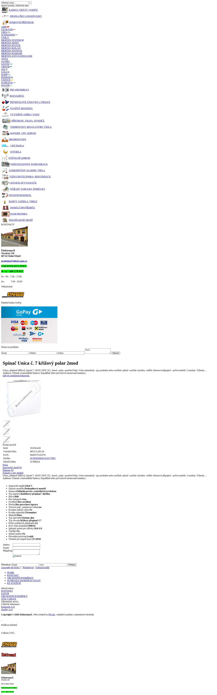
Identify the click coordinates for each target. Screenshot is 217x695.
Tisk (22, 375)
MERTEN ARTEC (10, 43)
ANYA (4, 58)
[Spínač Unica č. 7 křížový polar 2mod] (109, 398)
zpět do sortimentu (11, 375)
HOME (10, 572)
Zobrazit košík (42, 567)
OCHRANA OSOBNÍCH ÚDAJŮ (24, 580)
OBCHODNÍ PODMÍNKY (20, 578)
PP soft (51, 614)
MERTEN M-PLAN (11, 48)
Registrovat (28, 567)
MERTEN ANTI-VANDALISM (16, 56)
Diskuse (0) (8, 470)
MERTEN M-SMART (11, 53)
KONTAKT (13, 575)
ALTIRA (5, 61)
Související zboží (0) (12, 467)
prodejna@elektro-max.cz (14, 261)
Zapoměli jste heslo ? (11, 567)
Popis (5, 465)
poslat (26, 375)
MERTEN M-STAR (10, 45)
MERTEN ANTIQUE (11, 50)
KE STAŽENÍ (14, 583)
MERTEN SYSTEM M (12, 40)
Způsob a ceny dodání (13, 473)
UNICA (5, 37)
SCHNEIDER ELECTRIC (43, 458)
